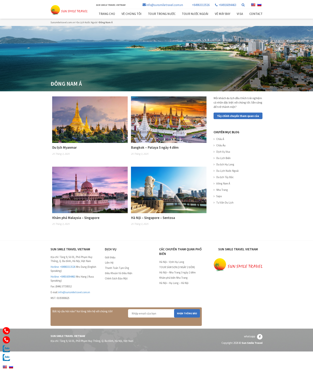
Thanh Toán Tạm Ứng (117, 268)
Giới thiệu (110, 257)
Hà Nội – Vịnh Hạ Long (171, 262)
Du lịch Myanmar (64, 147)
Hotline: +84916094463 (63, 276)
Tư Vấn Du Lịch (224, 202)
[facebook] (259, 336)
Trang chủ (107, 14)
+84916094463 (227, 5)
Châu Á (220, 139)
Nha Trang (222, 190)
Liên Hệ (109, 262)
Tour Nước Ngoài (195, 14)
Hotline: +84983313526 (63, 267)
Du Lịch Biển (223, 158)
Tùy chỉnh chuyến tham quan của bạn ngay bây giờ (238, 116)
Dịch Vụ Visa (223, 151)
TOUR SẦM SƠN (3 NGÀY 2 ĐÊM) (177, 267)
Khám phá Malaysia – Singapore (75, 218)
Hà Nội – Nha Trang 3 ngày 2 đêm (177, 272)
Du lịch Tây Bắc (225, 177)
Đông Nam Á (223, 183)
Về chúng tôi (132, 14)
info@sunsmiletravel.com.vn (164, 5)
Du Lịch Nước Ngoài (227, 170)
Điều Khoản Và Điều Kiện (118, 273)
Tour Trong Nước (162, 14)
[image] (90, 119)
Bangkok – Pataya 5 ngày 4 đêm (155, 147)
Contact (256, 14)
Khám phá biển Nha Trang (173, 277)
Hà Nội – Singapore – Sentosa (153, 218)
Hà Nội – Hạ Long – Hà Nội (173, 283)
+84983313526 (201, 5)
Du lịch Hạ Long (225, 164)
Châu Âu (221, 145)
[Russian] (259, 5)
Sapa (219, 196)
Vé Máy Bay (222, 14)
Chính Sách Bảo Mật (116, 278)
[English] (253, 5)
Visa (240, 14)
